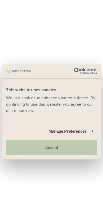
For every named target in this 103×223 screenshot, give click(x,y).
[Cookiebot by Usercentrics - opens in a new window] (74, 71)
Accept (51, 147)
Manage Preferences (68, 131)
